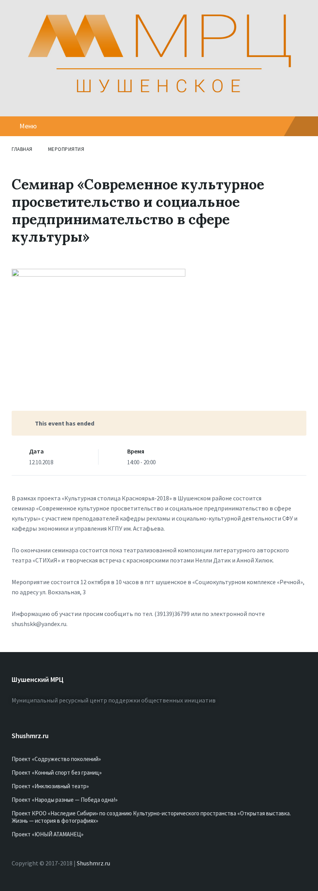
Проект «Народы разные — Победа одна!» (65, 799)
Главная (22, 149)
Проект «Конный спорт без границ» (57, 772)
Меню (28, 125)
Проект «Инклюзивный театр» (50, 786)
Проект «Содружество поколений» (56, 759)
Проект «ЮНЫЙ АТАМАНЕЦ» (47, 834)
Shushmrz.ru (93, 863)
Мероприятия (66, 149)
